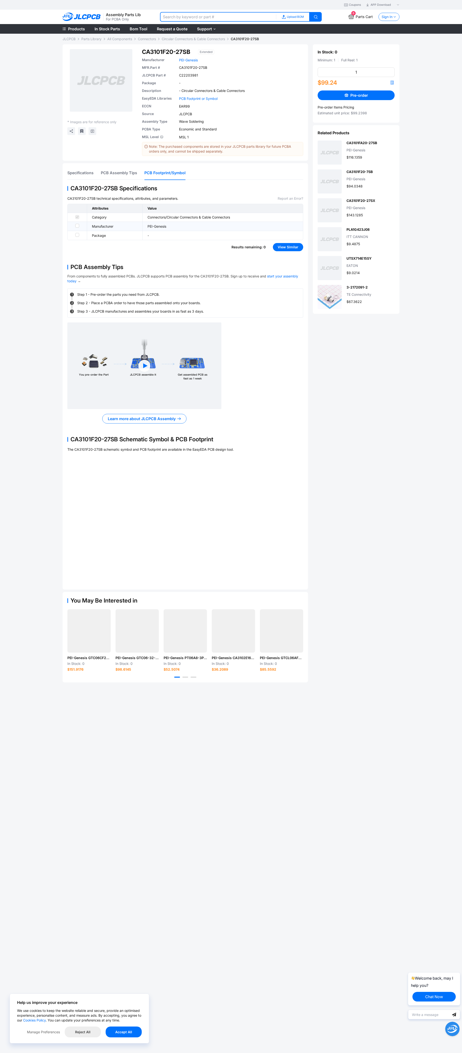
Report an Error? (290, 198)
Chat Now (434, 996)
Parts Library (91, 39)
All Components (119, 39)
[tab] (80, 173)
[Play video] (144, 366)
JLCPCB (69, 39)
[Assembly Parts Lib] (82, 17)
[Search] (316, 17)
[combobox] (218, 17)
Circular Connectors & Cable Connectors (193, 39)
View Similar (288, 247)
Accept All (123, 1032)
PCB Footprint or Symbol (198, 98)
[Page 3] (193, 677)
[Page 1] (177, 677)
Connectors (147, 39)
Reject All (82, 1032)
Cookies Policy (34, 1020)
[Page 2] (185, 677)
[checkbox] (77, 217)
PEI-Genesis (188, 60)
